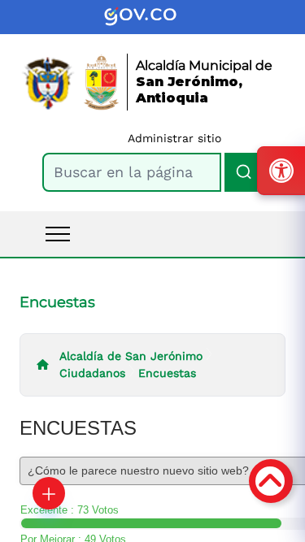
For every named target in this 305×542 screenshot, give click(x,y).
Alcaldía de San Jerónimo (131, 355)
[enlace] (153, 17)
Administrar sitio (174, 138)
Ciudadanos (92, 372)
